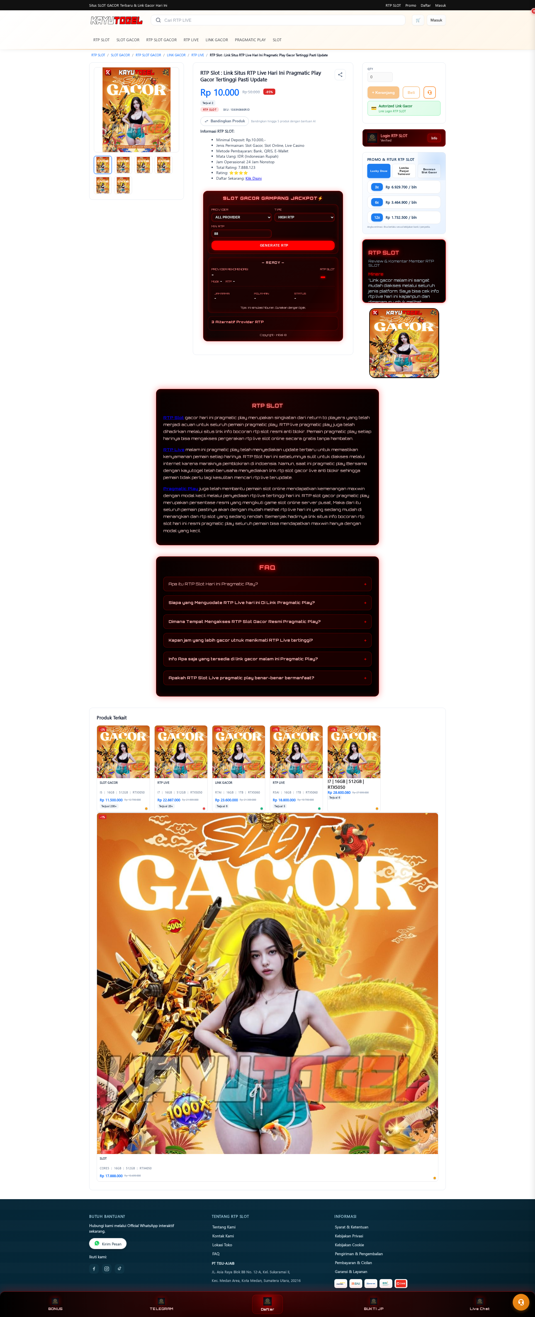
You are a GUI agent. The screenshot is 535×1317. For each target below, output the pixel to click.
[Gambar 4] (163, 165)
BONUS (55, 1309)
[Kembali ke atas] (523, 1288)
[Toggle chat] (521, 1302)
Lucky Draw (378, 170)
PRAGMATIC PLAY (250, 39)
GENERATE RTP (274, 245)
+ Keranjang (383, 92)
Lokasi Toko (222, 1244)
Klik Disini (253, 178)
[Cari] (158, 20)
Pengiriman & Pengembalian (359, 1253)
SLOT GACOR (127, 39)
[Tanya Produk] (430, 92)
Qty (370, 68)
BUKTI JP (373, 1309)
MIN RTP (218, 226)
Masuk (440, 5)
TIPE (278, 209)
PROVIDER (219, 209)
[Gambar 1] (103, 165)
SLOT (277, 39)
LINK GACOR (217, 39)
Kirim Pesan (111, 1243)
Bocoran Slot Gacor (429, 171)
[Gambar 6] (123, 185)
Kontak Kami (223, 1235)
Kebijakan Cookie (349, 1244)
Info (434, 138)
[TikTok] (119, 1269)
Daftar (426, 5)
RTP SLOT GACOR (161, 39)
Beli (411, 92)
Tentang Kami (223, 1226)
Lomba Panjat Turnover (404, 171)
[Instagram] (106, 1269)
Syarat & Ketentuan (351, 1226)
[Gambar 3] (143, 165)
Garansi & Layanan (351, 1271)
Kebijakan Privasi (349, 1235)
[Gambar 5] (103, 185)
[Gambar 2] (123, 165)
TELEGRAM (161, 1309)
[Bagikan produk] (340, 74)
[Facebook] (94, 1269)
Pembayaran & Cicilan (353, 1262)
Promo (410, 5)
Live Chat (480, 1309)
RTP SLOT (393, 5)
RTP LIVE (191, 39)
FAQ (216, 1253)
